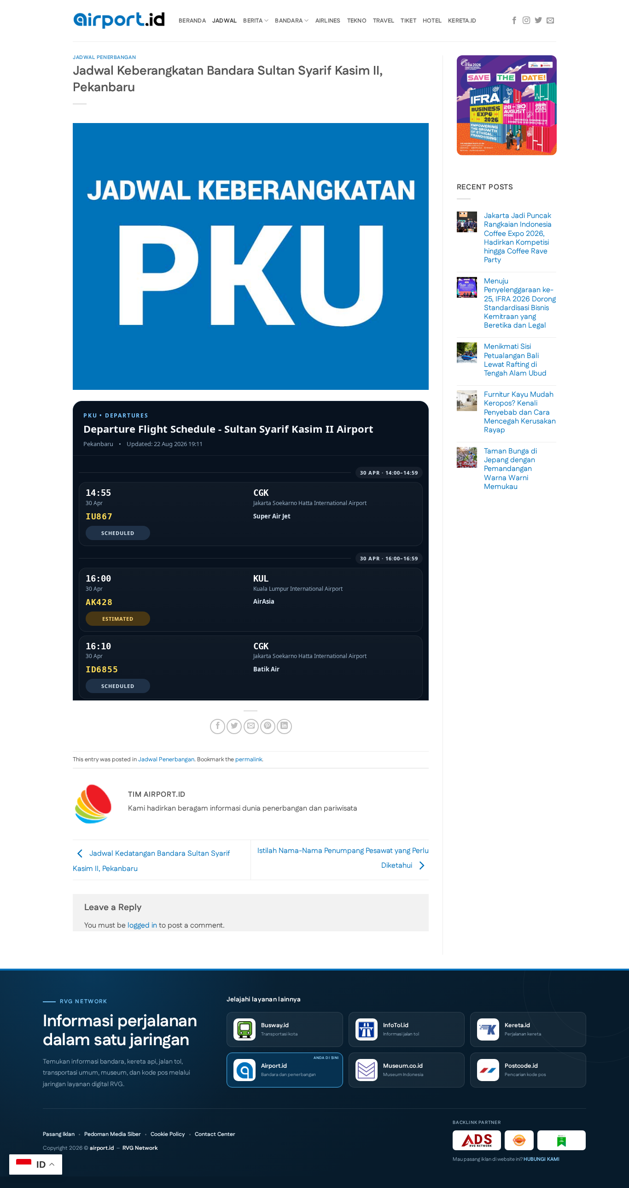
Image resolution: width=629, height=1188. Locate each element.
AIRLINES (328, 21)
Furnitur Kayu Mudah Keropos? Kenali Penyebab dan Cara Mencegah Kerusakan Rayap (520, 412)
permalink (248, 759)
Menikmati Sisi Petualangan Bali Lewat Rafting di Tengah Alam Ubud (515, 360)
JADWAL (224, 21)
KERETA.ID (462, 21)
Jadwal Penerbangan (104, 57)
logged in (142, 925)
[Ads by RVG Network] (477, 1140)
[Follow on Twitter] (538, 21)
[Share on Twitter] (234, 726)
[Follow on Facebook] (514, 21)
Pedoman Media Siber (112, 1134)
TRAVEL (384, 21)
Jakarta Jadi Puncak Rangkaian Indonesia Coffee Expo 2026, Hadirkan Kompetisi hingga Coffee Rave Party (518, 238)
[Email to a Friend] (251, 726)
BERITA (252, 21)
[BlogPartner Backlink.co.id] (561, 1140)
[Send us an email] (550, 21)
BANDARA (289, 21)
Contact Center (215, 1134)
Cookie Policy (168, 1134)
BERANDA (192, 21)
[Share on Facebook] (217, 726)
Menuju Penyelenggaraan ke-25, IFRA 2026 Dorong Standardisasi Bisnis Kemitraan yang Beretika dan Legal (520, 303)
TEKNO (357, 21)
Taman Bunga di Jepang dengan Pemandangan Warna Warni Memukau (510, 469)
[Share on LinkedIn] (284, 726)
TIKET (408, 21)
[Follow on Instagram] (526, 21)
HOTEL (432, 21)
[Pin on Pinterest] (267, 726)
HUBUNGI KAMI (541, 1159)
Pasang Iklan (59, 1134)
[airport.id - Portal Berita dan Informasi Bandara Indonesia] (119, 21)
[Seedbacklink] (519, 1140)
